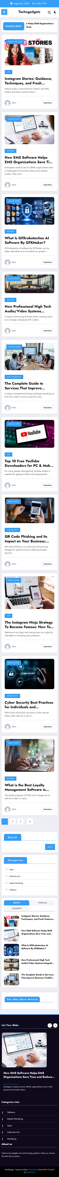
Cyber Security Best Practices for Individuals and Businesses (29, 704)
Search (12, 837)
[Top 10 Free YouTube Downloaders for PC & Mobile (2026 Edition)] (29, 433)
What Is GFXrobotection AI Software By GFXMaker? (27, 240)
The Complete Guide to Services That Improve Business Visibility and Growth (24, 385)
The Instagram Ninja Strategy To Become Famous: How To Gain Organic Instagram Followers (29, 624)
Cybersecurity (12, 530)
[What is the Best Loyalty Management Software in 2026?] (29, 755)
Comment (16, 908)
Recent (16, 902)
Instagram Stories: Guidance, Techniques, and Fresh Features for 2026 (28, 81)
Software (10, 151)
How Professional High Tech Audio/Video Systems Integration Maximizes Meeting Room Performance (28, 308)
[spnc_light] (55, 13)
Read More (48, 103)
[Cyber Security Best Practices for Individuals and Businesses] (29, 673)
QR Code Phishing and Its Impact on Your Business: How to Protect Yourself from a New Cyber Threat (28, 538)
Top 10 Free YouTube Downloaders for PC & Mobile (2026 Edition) (29, 463)
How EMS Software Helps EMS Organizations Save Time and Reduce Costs (29, 159)
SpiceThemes (30, 1172)
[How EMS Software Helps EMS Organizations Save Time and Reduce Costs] (29, 129)
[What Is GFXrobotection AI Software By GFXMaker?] (29, 210)
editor (14, 103)
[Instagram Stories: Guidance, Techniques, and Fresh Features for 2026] (29, 51)
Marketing (11, 1138)
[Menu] (4, 12)
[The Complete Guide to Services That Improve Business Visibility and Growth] (29, 356)
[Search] (49, 12)
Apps (8, 72)
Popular (42, 902)
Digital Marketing (14, 377)
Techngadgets (29, 11)
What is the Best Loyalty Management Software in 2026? (25, 787)
